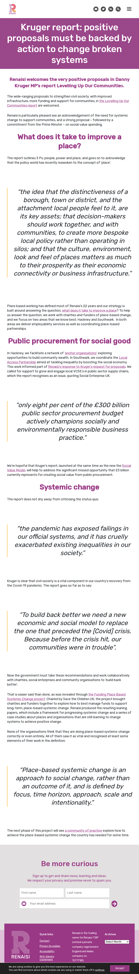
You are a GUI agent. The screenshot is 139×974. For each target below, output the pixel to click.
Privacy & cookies (50, 946)
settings (99, 970)
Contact (45, 940)
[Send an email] (97, 9)
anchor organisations (80, 353)
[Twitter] (104, 9)
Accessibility (47, 951)
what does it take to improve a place (89, 311)
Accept (119, 968)
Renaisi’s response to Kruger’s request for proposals (87, 367)
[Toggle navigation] (129, 9)
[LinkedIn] (112, 9)
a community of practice (83, 831)
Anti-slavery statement (47, 958)
